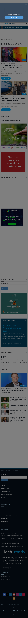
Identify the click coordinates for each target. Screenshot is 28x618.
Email (6, 7)
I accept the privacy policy (14, 14)
